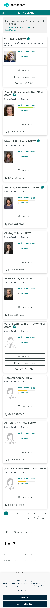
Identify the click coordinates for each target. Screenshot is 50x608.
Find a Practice (10, 560)
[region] (25, 590)
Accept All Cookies (25, 604)
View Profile (26, 70)
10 (33, 518)
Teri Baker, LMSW (15, 39)
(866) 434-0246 (16, 177)
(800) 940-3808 (16, 504)
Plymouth (28, 27)
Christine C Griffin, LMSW (20, 423)
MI (20, 27)
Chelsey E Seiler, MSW (17, 233)
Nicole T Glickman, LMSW (20, 141)
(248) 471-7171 (27, 368)
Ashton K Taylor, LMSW (18, 278)
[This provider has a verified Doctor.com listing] (28, 39)
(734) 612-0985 (16, 131)
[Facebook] (5, 543)
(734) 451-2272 (16, 459)
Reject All (25, 597)
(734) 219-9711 (27, 82)
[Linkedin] (9, 543)
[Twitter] (14, 543)
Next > (42, 518)
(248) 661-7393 (16, 269)
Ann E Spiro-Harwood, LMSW (22, 187)
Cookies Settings (25, 591)
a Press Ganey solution (18, 532)
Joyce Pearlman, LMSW (18, 377)
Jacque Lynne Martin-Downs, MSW (25, 468)
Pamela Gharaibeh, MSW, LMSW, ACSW (23, 93)
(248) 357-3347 (16, 414)
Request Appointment (26, 77)
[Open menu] (43, 5)
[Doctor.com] (15, 5)
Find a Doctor (10, 27)
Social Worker (10, 30)
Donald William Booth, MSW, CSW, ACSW (24, 325)
